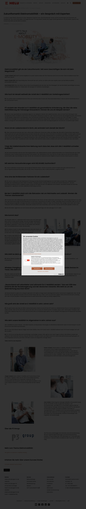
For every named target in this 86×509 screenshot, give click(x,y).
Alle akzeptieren (48, 268)
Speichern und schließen (43, 271)
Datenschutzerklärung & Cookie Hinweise (32, 253)
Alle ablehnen (37, 268)
